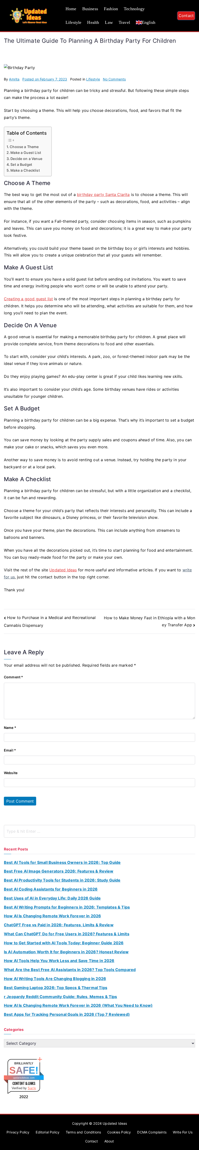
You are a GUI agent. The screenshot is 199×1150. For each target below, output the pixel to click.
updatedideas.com (24, 1077)
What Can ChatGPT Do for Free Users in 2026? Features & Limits (66, 933)
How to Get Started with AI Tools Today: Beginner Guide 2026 (64, 942)
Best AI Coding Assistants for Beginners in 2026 (51, 889)
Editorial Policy (47, 1132)
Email (10, 750)
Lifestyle (73, 22)
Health (93, 22)
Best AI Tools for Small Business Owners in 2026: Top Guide (62, 862)
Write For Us (182, 1132)
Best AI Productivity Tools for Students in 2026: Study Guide (62, 880)
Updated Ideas (63, 569)
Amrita (14, 79)
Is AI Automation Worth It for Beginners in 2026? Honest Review (66, 951)
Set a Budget (21, 164)
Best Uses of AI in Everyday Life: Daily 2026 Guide (52, 898)
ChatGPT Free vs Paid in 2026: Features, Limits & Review (59, 924)
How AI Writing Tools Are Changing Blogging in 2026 (55, 978)
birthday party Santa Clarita (103, 194)
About (109, 1141)
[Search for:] (99, 831)
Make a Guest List (25, 152)
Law (109, 22)
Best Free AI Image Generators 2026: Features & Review (58, 871)
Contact (186, 15)
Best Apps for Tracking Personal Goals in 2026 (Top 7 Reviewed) (67, 1014)
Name (10, 727)
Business (90, 8)
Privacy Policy (18, 1132)
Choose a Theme (24, 147)
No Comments (114, 79)
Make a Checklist (25, 170)
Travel (124, 22)
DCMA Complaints (151, 1132)
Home (71, 8)
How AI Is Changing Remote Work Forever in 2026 (52, 915)
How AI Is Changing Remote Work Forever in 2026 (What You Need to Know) (78, 1005)
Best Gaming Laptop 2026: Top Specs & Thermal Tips (55, 987)
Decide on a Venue (26, 159)
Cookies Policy (119, 1132)
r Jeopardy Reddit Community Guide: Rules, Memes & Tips (60, 996)
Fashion (111, 8)
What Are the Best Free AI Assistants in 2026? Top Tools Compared (70, 969)
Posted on (44, 79)
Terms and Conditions (83, 1132)
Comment (13, 677)
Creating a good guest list (28, 298)
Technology (134, 8)
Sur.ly (32, 1088)
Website (10, 773)
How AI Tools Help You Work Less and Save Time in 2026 (59, 960)
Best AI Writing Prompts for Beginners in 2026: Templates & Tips (67, 907)
